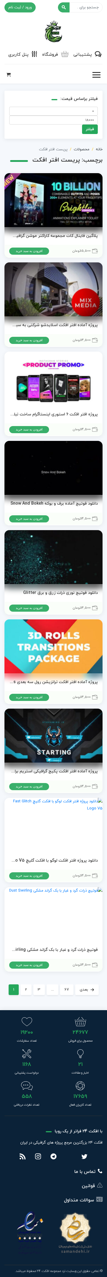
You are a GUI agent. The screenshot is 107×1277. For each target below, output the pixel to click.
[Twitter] (84, 1157)
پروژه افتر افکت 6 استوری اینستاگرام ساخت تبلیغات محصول (53, 414)
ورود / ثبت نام (20, 7)
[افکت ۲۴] (53, 31)
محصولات (81, 149)
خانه (99, 149)
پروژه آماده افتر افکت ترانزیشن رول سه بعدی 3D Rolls (53, 682)
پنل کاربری (18, 55)
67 (66, 989)
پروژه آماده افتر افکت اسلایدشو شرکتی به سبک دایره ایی (53, 325)
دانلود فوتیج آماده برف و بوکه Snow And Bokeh (54, 503)
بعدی (84, 989)
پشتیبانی (82, 55)
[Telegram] (53, 1157)
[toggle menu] (96, 75)
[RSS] (22, 1157)
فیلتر (90, 129)
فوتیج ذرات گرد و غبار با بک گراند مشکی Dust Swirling (53, 950)
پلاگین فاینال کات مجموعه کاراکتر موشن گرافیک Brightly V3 (53, 236)
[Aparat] (69, 1157)
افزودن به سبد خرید (29, 251)
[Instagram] (38, 1157)
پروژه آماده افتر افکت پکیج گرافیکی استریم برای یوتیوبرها (53, 771)
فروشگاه (50, 55)
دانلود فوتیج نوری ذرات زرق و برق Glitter (60, 593)
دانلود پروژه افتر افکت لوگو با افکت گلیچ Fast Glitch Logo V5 (53, 860)
